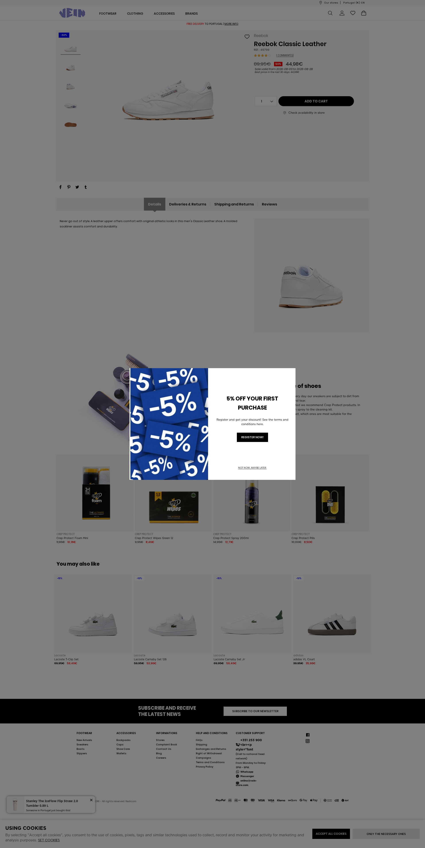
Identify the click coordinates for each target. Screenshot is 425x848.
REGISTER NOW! (252, 437)
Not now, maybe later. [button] (252, 467)
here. (260, 424)
